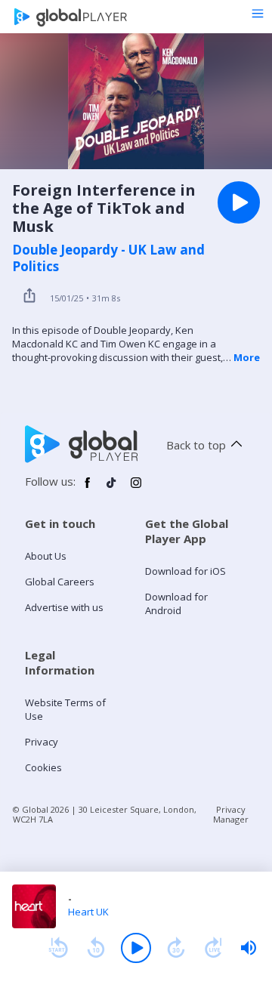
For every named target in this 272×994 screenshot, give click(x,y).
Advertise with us (64, 607)
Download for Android (176, 603)
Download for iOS (185, 571)
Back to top (196, 444)
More (246, 357)
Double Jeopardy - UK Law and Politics (108, 258)
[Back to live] (214, 948)
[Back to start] (58, 948)
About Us (45, 556)
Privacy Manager (231, 814)
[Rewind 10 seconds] (96, 948)
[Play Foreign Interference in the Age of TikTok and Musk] (239, 202)
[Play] (136, 948)
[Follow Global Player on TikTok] (111, 488)
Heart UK (88, 911)
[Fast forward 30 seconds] (176, 948)
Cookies (43, 767)
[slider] (248, 948)
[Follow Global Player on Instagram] (136, 488)
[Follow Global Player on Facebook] (87, 488)
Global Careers (59, 581)
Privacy (41, 742)
